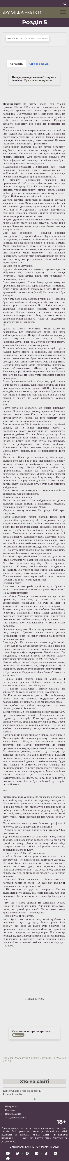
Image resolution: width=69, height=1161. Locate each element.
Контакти (10, 1110)
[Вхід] (65, 3)
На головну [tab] (16, 63)
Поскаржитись (34, 998)
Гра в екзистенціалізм (38, 80)
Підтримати (11, 1106)
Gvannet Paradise (13, 1094)
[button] (34, 1099)
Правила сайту (13, 1113)
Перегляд (13, 38)
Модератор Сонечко (27, 1058)
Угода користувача (15, 1117)
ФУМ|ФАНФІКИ (22, 12)
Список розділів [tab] (39, 63)
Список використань (34, 38)
